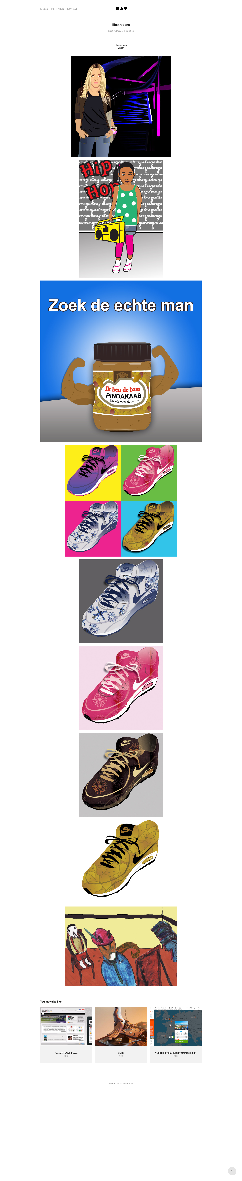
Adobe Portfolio (126, 1083)
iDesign (44, 8)
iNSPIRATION (57, 8)
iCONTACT (72, 8)
